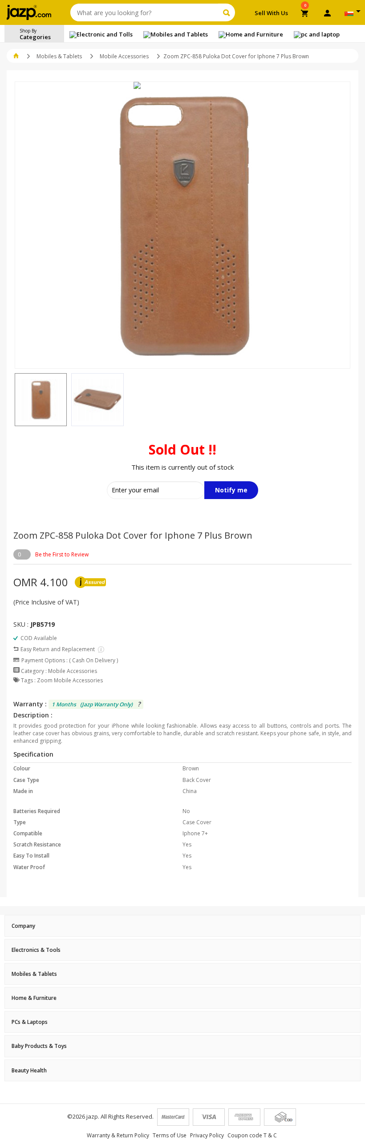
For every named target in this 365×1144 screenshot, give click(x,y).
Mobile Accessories (124, 56)
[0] (305, 14)
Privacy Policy (207, 1135)
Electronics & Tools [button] (36, 950)
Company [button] (23, 926)
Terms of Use (170, 1135)
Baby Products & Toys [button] (39, 1046)
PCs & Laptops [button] (30, 1022)
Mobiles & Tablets (59, 56)
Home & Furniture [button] (34, 998)
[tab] (182, 925)
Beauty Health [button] (29, 1070)
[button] (14, 400)
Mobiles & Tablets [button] (34, 974)
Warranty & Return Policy (118, 1135)
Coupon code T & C (252, 1135)
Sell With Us (271, 13)
